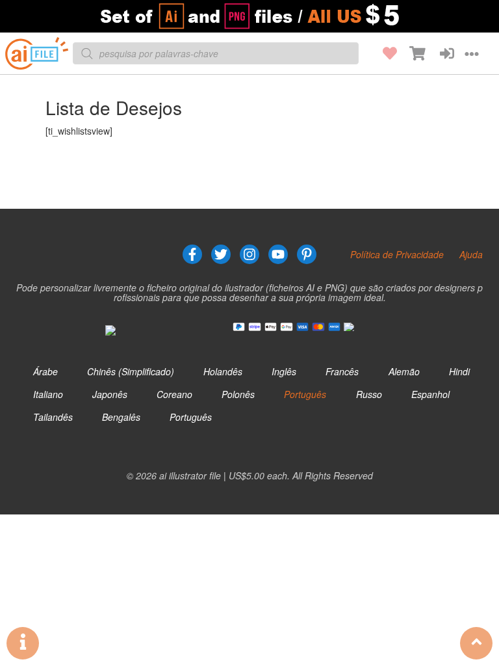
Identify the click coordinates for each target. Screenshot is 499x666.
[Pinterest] (306, 254)
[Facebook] (192, 254)
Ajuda (471, 254)
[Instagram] (249, 254)
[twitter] (221, 254)
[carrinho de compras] (411, 53)
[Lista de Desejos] (382, 53)
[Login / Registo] (440, 53)
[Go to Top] (476, 643)
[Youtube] (278, 254)
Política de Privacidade (397, 254)
